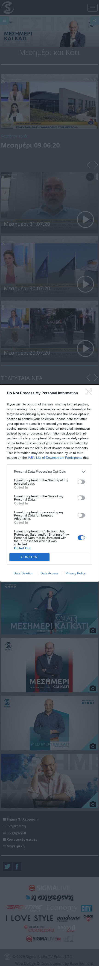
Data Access (49, 573)
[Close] (90, 393)
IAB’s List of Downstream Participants (55, 457)
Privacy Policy (76, 573)
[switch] (81, 482)
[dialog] (49, 483)
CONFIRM (29, 557)
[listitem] (49, 471)
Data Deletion (23, 573)
